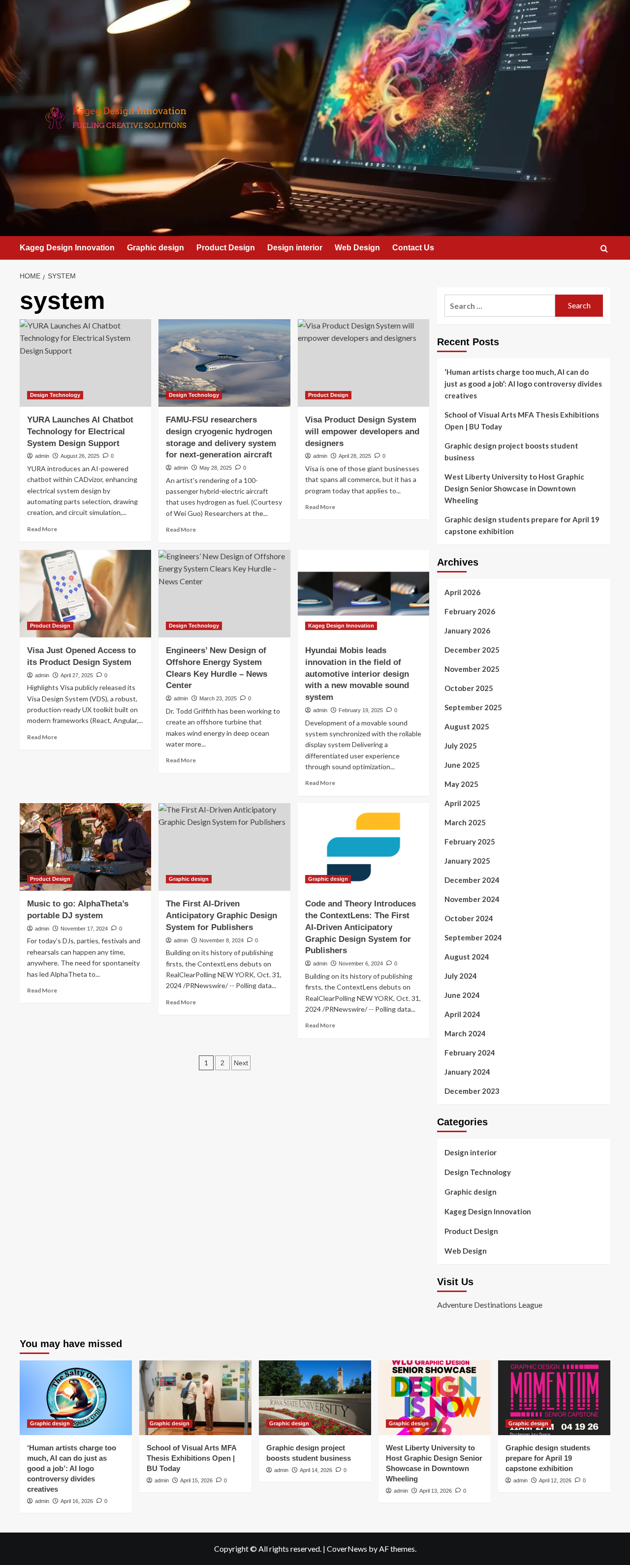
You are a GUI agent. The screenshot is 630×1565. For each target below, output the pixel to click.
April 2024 (462, 1014)
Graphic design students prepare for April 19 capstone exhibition (521, 525)
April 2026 (462, 592)
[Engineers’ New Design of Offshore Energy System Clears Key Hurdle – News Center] (224, 593)
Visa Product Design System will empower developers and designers (362, 431)
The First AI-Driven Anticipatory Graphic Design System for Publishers (221, 915)
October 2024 (468, 918)
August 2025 (466, 726)
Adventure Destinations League (489, 1304)
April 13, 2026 (435, 1491)
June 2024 (462, 995)
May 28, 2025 (215, 468)
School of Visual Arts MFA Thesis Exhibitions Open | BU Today (521, 420)
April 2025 (462, 803)
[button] (604, 248)
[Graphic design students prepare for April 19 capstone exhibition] (554, 1397)
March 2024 (465, 1033)
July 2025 (460, 745)
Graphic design (155, 247)
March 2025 (465, 822)
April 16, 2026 (77, 1501)
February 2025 (469, 841)
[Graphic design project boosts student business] (315, 1397)
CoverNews (347, 1548)
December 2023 (472, 1090)
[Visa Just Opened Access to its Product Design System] (85, 593)
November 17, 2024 (84, 929)
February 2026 (469, 611)
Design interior (294, 247)
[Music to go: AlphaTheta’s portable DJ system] (85, 847)
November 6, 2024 (361, 963)
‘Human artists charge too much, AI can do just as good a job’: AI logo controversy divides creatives (523, 383)
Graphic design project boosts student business (511, 451)
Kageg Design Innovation (67, 247)
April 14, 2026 (316, 1470)
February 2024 (469, 1052)
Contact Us (413, 247)
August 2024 (466, 956)
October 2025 (468, 688)
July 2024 (460, 975)
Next (241, 1063)
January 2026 (467, 630)
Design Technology (55, 395)
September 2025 (473, 707)
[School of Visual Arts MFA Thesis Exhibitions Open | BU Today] (195, 1397)
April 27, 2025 (77, 675)
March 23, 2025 (218, 698)
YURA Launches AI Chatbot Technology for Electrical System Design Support (80, 431)
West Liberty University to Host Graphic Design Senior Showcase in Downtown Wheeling (514, 488)
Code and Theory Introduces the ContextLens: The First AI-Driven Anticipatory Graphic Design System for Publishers (360, 927)
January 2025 (467, 860)
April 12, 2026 (555, 1480)
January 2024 (467, 1071)
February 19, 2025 (361, 710)
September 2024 (473, 937)
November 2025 (472, 668)
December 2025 (472, 649)
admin (42, 456)
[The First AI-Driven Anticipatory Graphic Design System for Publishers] (224, 847)
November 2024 (472, 899)
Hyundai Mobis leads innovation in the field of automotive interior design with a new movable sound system (357, 674)
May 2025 (461, 784)
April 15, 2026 (196, 1480)
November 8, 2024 (221, 940)
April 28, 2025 (355, 456)
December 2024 (472, 879)
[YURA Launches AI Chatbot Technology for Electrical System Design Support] (85, 363)
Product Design (225, 247)
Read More (42, 529)
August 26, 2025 (80, 456)
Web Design (357, 247)
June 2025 (462, 764)
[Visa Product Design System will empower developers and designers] (363, 363)
